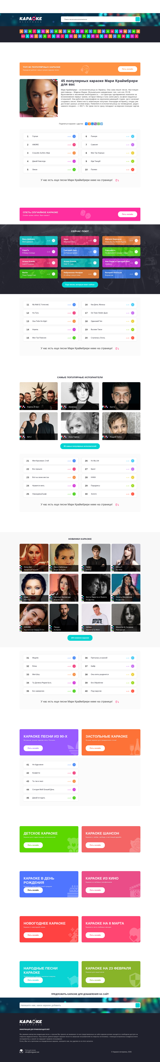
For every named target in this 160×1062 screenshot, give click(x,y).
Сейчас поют (80, 231)
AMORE (72, 145)
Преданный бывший (31, 570)
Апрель (72, 330)
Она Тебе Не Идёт (72, 321)
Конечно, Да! (58, 600)
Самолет (130, 145)
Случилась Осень (130, 338)
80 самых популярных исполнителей (80, 446)
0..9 (23, 36)
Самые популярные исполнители (80, 377)
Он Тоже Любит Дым (130, 313)
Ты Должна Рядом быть (72, 683)
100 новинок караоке (80, 638)
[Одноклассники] (89, 124)
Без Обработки (130, 683)
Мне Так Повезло (72, 338)
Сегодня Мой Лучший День (72, 790)
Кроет (130, 469)
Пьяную (130, 136)
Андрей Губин (116, 437)
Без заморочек (72, 691)
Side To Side (69, 264)
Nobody (88, 570)
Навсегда (27, 600)
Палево (130, 170)
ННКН (130, 477)
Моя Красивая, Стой (72, 461)
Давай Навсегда (72, 161)
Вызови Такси (130, 330)
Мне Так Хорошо (130, 153)
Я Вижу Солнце (28, 253)
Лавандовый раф (72, 494)
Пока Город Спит (29, 275)
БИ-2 (29, 437)
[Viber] (95, 124)
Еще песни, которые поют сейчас (80, 285)
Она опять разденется (130, 674)
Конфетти (72, 773)
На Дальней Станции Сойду (116, 253)
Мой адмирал (27, 242)
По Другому (90, 600)
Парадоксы (130, 486)
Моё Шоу (72, 674)
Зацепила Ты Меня (93, 630)
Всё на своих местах (72, 477)
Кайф (130, 666)
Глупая (72, 136)
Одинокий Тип (130, 321)
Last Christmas (28, 264)
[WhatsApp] (98, 124)
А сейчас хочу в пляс (72, 275)
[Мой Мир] (92, 124)
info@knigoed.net (32, 1052)
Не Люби (119, 570)
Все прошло (72, 469)
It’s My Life (130, 461)
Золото (130, 494)
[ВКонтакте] (86, 124)
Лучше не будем (60, 570)
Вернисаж (109, 275)
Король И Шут (33, 407)
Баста (112, 407)
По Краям (57, 630)
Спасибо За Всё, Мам (72, 153)
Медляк (72, 658)
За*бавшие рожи (70, 253)
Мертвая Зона (69, 242)
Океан (72, 170)
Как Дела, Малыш (130, 305)
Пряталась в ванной (130, 658)
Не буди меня (72, 765)
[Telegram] (101, 124)
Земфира (73, 407)
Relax (72, 666)
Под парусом (130, 691)
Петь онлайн (127, 69)
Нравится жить (72, 486)
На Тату (72, 313)
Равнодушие (120, 630)
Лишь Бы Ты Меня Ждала (115, 242)
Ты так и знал (72, 781)
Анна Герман (74, 437)
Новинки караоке (80, 539)
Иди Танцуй (130, 161)
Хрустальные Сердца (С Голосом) (36, 630)
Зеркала (108, 264)
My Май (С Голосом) (72, 305)
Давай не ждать (72, 798)
